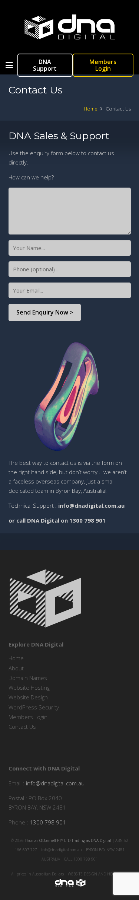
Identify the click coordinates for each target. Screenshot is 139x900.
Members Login (28, 717)
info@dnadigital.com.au (55, 783)
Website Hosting (29, 687)
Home (16, 658)
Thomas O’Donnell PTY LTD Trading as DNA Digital (68, 840)
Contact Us (22, 726)
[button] (9, 65)
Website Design (28, 697)
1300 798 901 (48, 822)
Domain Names (28, 678)
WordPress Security (34, 707)
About (16, 668)
